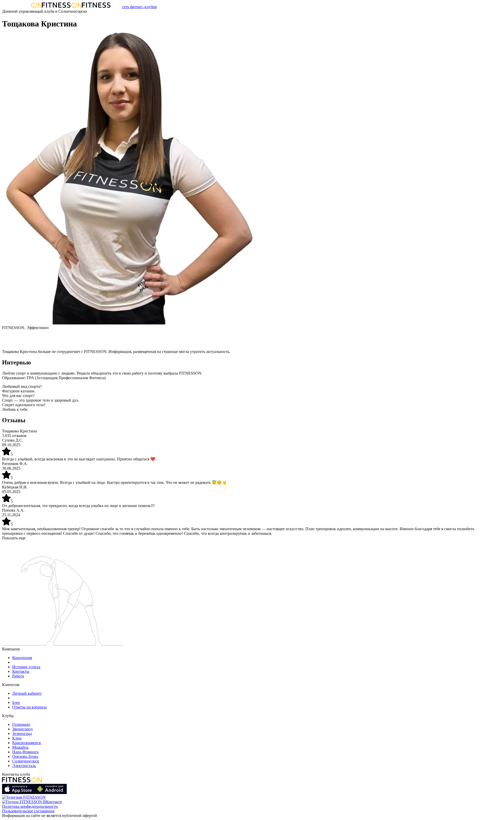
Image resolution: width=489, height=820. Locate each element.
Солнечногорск (25, 761)
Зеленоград (22, 733)
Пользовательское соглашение (28, 811)
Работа (18, 676)
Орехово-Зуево (25, 756)
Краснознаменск (26, 743)
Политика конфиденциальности (30, 806)
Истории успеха (26, 667)
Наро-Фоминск (25, 752)
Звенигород (22, 729)
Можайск (20, 747)
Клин (17, 738)
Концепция (22, 657)
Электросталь (24, 765)
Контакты (20, 671)
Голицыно (21, 724)
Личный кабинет (27, 693)
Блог (16, 702)
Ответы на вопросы (29, 707)
